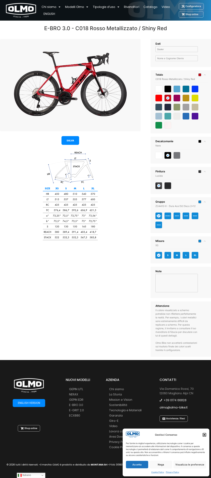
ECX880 (74, 415)
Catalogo (150, 7)
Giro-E (114, 421)
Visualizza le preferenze (189, 464)
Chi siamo (49, 7)
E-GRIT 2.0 (76, 410)
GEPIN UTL (76, 389)
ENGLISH (49, 14)
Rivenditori (131, 7)
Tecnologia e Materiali (125, 410)
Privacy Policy (172, 472)
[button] (204, 434)
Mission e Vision (120, 400)
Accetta (137, 464)
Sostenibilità (118, 405)
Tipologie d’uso (104, 7)
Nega (161, 464)
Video (166, 7)
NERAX (73, 394)
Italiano (26, 475)
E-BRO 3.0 (76, 405)
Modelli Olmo (74, 7)
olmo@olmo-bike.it (174, 407)
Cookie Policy (157, 472)
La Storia (115, 394)
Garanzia (116, 415)
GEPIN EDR (76, 400)
